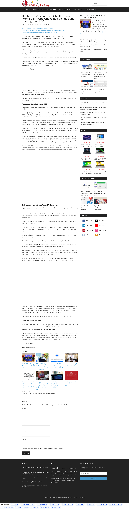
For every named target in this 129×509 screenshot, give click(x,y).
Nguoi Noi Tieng (54, 504)
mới (60, 475)
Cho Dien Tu (14, 504)
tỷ (56, 480)
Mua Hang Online (42, 504)
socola (44, 393)
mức (62, 476)
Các (56, 471)
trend (49, 393)
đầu (54, 482)
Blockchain (68, 468)
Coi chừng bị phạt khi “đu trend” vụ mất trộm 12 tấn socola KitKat (70, 384)
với (59, 480)
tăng (52, 480)
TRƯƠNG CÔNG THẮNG (36, 3)
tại (53, 480)
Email (24, 432)
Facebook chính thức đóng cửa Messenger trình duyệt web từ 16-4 (39, 32)
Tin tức (29, 391)
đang (71, 480)
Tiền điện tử (63, 478)
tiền (58, 478)
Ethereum (66, 471)
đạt (52, 482)
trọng (74, 478)
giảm (76, 471)
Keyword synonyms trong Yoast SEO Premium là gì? (99, 207)
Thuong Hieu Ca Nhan (116, 504)
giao (71, 471)
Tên (23, 424)
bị (28, 393)
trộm (52, 393)
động (56, 482)
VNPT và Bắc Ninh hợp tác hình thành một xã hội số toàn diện (37, 28)
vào (58, 480)
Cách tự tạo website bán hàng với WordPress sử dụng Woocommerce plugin (100, 75)
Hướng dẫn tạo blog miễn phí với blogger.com (86, 91)
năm (70, 476)
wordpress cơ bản (65, 480)
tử (55, 480)
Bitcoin (60, 468)
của (58, 471)
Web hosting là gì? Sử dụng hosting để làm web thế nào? (86, 74)
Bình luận (24, 408)
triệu (69, 478)
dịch (60, 471)
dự (33, 393)
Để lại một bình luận (44, 24)
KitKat (36, 393)
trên (71, 478)
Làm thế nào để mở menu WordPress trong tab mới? (100, 193)
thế (56, 478)
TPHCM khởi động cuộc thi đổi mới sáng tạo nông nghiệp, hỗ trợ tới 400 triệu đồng (43, 30)
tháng (53, 478)
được (76, 480)
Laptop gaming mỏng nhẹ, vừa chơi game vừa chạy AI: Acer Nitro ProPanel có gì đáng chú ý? (42, 385)
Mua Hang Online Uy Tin (27, 504)
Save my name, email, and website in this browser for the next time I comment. (42, 448)
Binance (54, 468)
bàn (73, 468)
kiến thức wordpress (67, 474)
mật (39, 393)
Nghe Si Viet (90, 504)
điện (73, 480)
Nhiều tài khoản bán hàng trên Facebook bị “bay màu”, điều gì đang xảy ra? (28, 385)
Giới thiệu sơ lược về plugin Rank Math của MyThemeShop (86, 193)
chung (30, 393)
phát (41, 393)
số (51, 478)
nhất (68, 475)
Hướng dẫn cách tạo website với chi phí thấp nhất (100, 91)
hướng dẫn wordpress (56, 474)
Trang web (24, 439)
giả (74, 471)
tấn (47, 393)
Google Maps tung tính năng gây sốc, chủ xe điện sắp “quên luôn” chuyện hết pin (56, 385)
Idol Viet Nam (80, 504)
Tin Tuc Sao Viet (102, 504)
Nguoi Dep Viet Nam (67, 504)
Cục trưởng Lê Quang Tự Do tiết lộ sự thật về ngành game (71, 366)
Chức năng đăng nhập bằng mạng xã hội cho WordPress (86, 207)
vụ (54, 393)
